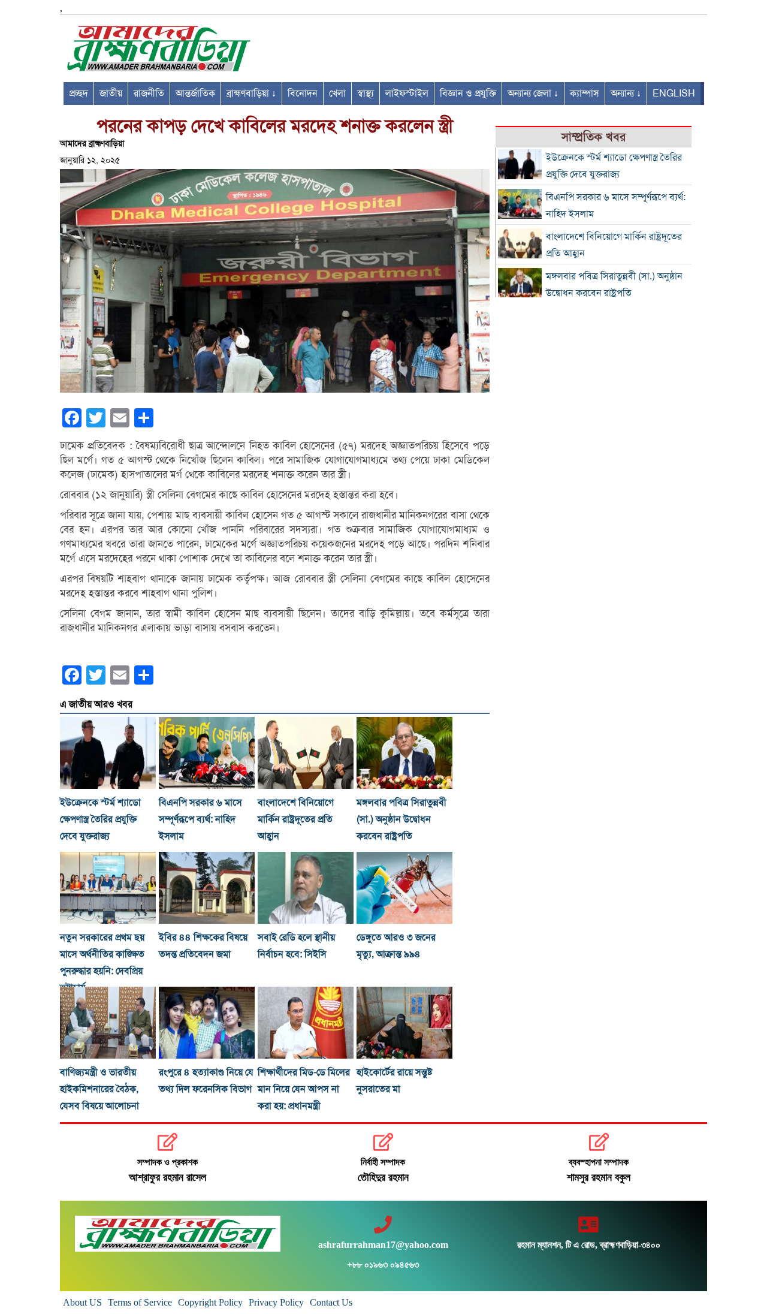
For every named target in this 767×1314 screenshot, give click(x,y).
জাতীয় (110, 94)
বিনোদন (303, 94)
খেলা (337, 94)
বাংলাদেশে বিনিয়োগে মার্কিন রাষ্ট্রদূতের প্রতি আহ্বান (296, 819)
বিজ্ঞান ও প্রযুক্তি (468, 94)
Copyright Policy (210, 1302)
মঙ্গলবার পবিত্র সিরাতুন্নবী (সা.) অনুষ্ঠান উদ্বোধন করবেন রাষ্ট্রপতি (401, 819)
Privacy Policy (276, 1302)
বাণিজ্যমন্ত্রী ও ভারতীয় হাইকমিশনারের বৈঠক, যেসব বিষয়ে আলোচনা (99, 1089)
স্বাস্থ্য (365, 94)
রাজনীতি (149, 94)
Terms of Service (140, 1302)
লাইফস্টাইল (406, 94)
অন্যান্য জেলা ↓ (533, 94)
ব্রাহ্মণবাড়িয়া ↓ (251, 94)
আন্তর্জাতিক (195, 94)
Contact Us (331, 1302)
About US (82, 1302)
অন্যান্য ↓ (626, 94)
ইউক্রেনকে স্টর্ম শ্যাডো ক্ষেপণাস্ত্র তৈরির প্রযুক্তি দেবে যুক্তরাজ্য (100, 819)
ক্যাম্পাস (584, 94)
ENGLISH (674, 94)
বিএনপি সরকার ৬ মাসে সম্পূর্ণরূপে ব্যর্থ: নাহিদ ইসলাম (200, 819)
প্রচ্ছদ (78, 94)
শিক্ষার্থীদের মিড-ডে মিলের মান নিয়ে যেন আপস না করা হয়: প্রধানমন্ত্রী (304, 1089)
